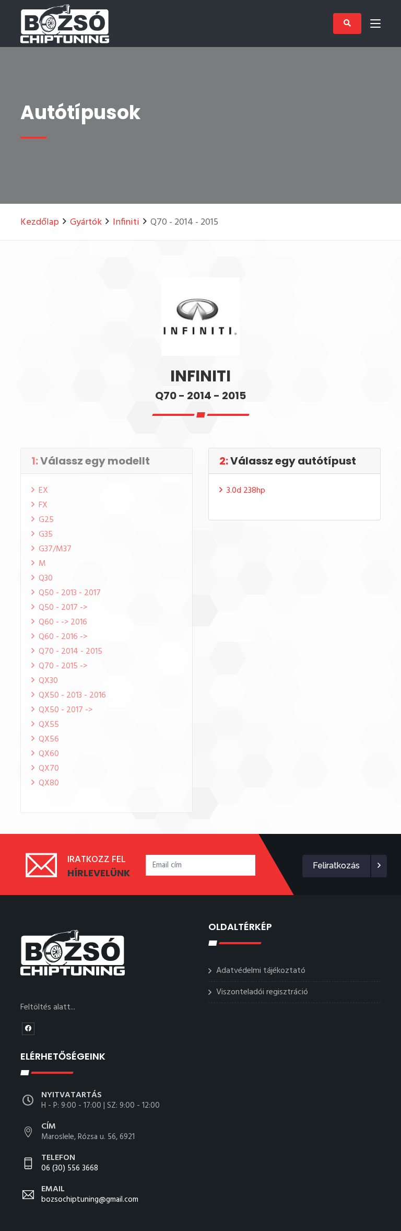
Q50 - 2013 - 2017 (70, 593)
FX (43, 505)
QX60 (49, 754)
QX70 (49, 768)
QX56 (49, 739)
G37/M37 (55, 549)
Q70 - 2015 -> (63, 666)
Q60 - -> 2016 (63, 622)
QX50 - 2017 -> (65, 710)
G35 (46, 534)
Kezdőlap (39, 222)
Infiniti (126, 222)
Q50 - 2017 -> (63, 607)
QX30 (48, 681)
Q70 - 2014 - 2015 (70, 651)
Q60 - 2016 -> (63, 637)
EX (43, 490)
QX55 (49, 724)
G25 (46, 520)
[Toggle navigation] (375, 25)
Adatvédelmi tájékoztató (260, 971)
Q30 (46, 578)
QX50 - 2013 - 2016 (72, 695)
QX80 (49, 783)
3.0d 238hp (246, 490)
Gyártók (86, 222)
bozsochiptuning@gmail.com (89, 1195)
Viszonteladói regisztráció (262, 992)
